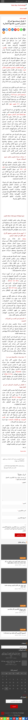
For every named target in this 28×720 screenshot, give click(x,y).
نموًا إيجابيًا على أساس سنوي (17, 114)
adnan (16, 26)
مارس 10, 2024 (22, 588)
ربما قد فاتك (22, 542)
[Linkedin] (12, 29)
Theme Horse (17, 715)
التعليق (24, 482)
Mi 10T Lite (13, 288)
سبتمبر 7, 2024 (22, 565)
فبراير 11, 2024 (22, 635)
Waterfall (18, 371)
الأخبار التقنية (22, 605)
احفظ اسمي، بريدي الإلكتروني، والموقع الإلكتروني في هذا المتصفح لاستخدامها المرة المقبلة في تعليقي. (14, 528)
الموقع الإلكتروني (22, 517)
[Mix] (18, 29)
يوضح (24, 238)
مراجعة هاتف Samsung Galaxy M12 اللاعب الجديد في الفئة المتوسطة (14, 466)
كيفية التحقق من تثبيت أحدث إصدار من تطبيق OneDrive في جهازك (13, 460)
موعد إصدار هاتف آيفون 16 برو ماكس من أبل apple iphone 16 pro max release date (11, 654)
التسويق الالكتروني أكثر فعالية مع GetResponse (15, 633)
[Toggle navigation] (25, 12)
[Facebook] (3, 29)
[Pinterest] (15, 29)
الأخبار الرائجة (22, 558)
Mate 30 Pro (8, 374)
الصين (4, 47)
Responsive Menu (2, 1)
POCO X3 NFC (13, 281)
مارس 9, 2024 (22, 612)
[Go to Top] (2, 713)
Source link (23, 451)
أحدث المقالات (22, 650)
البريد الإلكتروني (21, 510)
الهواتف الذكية (23, 18)
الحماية (24, 581)
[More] (3, 32)
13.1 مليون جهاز (14, 104)
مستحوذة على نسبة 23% (18, 94)
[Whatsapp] (21, 29)
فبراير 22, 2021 (22, 26)
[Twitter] (6, 29)
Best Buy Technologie (18, 713)
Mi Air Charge (16, 397)
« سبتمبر (25, 694)
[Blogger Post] (24, 29)
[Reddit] (9, 29)
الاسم (24, 503)
